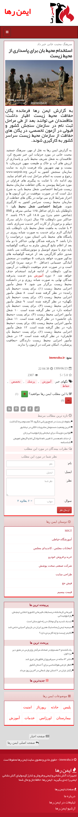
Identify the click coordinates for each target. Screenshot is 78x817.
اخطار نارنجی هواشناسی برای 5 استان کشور (50, 664)
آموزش (38, 275)
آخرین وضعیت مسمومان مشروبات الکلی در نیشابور (45, 427)
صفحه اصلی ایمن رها (22, 742)
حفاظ (66, 386)
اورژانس (45, 718)
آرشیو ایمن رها (65, 808)
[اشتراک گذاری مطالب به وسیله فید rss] (9, 408)
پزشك (31, 381)
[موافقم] (24, 394)
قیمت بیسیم (64, 592)
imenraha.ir (57, 357)
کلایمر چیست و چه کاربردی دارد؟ (55, 632)
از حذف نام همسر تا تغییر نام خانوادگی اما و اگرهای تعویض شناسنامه (42, 440)
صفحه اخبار (38, 736)
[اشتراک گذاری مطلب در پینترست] (16, 408)
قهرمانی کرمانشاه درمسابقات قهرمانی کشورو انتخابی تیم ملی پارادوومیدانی (42, 614)
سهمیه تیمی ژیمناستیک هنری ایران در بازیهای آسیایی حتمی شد (40, 627)
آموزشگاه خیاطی (62, 539)
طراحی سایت (64, 574)
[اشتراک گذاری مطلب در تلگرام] (37, 408)
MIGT (68, 530)
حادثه (54, 707)
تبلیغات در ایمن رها (62, 802)
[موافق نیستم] (68, 400)
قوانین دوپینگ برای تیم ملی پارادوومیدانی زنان (47, 432)
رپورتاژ (41, 707)
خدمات (29, 718)
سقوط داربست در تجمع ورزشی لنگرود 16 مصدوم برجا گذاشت (40, 421)
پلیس (67, 707)
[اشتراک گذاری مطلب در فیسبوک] (30, 408)
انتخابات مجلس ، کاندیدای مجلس (52, 548)
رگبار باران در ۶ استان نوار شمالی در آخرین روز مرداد (46, 670)
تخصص (15, 381)
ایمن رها (17, 11)
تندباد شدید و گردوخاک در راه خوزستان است (49, 621)
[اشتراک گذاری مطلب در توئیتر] (23, 408)
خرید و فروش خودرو (60, 556)
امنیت (27, 707)
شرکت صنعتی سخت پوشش (55, 565)
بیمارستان (63, 718)
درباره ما (69, 796)
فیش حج (67, 583)
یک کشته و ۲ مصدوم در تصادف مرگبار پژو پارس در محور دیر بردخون (42, 651)
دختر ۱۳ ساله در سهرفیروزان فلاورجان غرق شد (48, 659)
